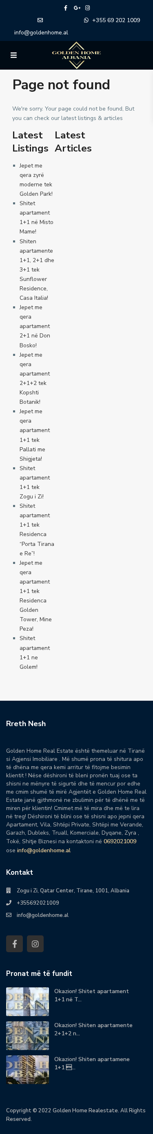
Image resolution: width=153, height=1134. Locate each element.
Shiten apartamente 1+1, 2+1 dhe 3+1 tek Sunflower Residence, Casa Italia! (37, 270)
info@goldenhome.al (41, 32)
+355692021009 (38, 903)
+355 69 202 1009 (116, 20)
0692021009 (120, 841)
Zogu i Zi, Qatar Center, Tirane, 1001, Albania (73, 890)
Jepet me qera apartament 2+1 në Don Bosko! (35, 326)
